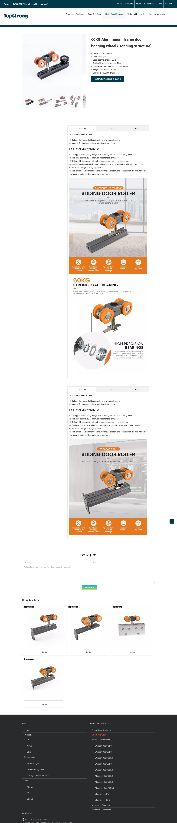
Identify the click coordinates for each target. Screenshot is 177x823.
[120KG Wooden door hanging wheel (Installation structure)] (87, 620)
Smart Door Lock (99, 735)
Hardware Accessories (101, 810)
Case (26, 781)
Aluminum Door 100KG (104, 788)
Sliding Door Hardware (101, 739)
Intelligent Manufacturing (38, 775)
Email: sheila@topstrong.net (37, 4)
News (29, 746)
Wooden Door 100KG (104, 758)
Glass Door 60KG (102, 794)
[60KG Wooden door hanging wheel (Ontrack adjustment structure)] (43, 673)
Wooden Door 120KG (104, 770)
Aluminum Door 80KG (104, 782)
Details (44, 652)
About (26, 739)
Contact (27, 792)
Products (28, 735)
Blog (29, 752)
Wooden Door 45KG (103, 746)
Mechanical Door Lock (101, 805)
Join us (30, 799)
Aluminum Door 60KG (104, 776)
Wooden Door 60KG (103, 752)
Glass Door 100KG (102, 800)
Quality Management (36, 769)
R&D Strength (33, 763)
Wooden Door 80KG (103, 764)
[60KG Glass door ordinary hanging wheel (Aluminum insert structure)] (132, 620)
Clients (30, 787)
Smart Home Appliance (101, 730)
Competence (29, 757)
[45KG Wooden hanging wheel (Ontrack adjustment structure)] (43, 620)
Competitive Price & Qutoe (108, 79)
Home (26, 730)
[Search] (170, 14)
